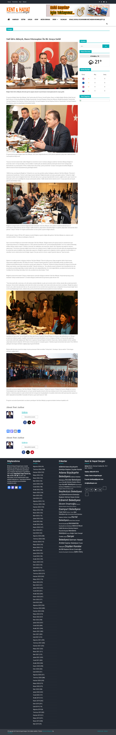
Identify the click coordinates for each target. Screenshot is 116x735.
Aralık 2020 (36, 663)
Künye (9, 2)
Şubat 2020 (36, 692)
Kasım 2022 (36, 596)
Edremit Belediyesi (69, 500)
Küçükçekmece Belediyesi (65, 526)
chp (60, 494)
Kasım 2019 (36, 700)
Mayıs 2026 (36, 475)
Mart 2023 (36, 585)
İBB (60, 549)
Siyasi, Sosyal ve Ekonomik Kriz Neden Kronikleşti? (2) (87, 19)
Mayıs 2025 (36, 510)
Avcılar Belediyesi (73, 480)
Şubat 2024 (36, 553)
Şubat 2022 (36, 622)
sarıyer (65, 536)
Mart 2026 (36, 481)
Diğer (54, 19)
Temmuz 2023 (37, 573)
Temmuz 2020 (37, 677)
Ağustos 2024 (37, 536)
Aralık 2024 (36, 524)
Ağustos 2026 (37, 466)
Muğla (68, 533)
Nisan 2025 (36, 512)
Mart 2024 (36, 550)
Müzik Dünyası (45, 19)
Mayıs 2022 (36, 614)
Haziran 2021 (37, 646)
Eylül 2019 (36, 706)
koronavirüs (74, 523)
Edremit (64, 495)
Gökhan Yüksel (70, 512)
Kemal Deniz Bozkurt (74, 520)
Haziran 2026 (37, 472)
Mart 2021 (36, 654)
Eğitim (23, 19)
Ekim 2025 (36, 495)
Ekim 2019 (36, 703)
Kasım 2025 (36, 492)
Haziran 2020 (37, 680)
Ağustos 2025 (37, 501)
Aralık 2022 (36, 593)
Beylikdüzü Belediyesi (70, 491)
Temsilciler (15, 2)
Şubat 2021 (36, 657)
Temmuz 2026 (37, 469)
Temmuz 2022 (37, 608)
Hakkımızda (100, 731)
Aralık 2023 (36, 559)
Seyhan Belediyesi (72, 543)
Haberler (15, 19)
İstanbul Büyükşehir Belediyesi (66, 552)
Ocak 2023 (36, 591)
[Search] (107, 24)
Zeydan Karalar (73, 546)
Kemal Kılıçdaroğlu (64, 523)
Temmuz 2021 (37, 643)
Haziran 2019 (37, 715)
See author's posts (30, 417)
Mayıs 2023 (36, 579)
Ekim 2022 (36, 599)
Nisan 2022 (36, 617)
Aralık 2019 (36, 698)
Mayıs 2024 (36, 544)
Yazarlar (63, 19)
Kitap (36, 19)
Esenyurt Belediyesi (69, 509)
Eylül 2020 (36, 672)
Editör (25, 412)
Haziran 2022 (37, 611)
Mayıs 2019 (36, 718)
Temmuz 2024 (37, 539)
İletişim (24, 2)
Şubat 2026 (36, 484)
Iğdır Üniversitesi (70, 514)
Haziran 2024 (37, 541)
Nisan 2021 (36, 651)
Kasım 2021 (36, 631)
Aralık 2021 (36, 628)
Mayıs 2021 (36, 648)
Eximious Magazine (47, 731)
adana (62, 466)
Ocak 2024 (36, 556)
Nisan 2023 (36, 582)
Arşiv (20, 2)
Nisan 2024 (36, 547)
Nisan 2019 (36, 721)
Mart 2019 (36, 724)
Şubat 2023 (36, 588)
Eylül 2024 (36, 533)
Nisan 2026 (36, 478)
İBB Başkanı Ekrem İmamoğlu (71, 549)
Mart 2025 (36, 515)
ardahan (72, 477)
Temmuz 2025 (37, 504)
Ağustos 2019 (37, 709)
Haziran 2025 (37, 507)
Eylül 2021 (36, 637)
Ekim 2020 (36, 669)
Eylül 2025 (36, 498)
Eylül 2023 (36, 567)
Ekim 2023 (36, 565)
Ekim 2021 (36, 634)
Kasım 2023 (36, 562)
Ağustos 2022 (37, 605)
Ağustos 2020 (37, 674)
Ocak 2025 (36, 521)
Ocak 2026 (36, 486)
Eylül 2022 (36, 602)
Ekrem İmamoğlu (67, 504)
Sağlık (30, 19)
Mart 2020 (36, 689)
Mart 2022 (36, 619)
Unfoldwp (10, 732)
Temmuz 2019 (37, 712)
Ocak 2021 (36, 660)
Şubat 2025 (36, 518)
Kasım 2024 (36, 527)
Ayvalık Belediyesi (68, 484)
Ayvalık (60, 482)
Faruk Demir (63, 512)
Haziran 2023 (37, 576)
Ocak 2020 (36, 695)
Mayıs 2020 (36, 683)
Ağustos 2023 (37, 570)
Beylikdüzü (67, 487)
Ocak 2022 (36, 625)
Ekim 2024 (36, 530)
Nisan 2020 (36, 686)
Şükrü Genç (78, 552)
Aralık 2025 (36, 489)
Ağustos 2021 (37, 640)
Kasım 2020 (36, 666)
